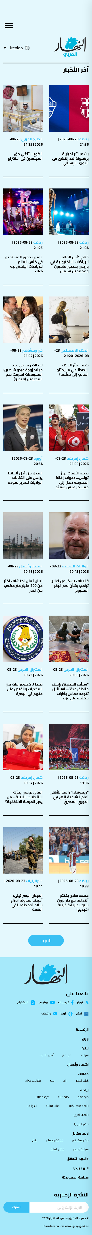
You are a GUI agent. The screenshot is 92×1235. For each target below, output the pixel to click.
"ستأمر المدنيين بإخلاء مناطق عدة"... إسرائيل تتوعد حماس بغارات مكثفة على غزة (70, 691)
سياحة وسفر (81, 1149)
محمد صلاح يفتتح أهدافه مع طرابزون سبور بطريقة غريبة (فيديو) (73, 902)
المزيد (46, 940)
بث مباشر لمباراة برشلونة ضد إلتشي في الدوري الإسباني (70, 158)
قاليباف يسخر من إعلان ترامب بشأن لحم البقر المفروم (69, 585)
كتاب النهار (82, 1081)
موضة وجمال (54, 1140)
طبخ (34, 1140)
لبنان (85, 1048)
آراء (65, 1081)
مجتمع (66, 1055)
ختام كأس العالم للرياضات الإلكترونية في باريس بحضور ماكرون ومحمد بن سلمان (69, 264)
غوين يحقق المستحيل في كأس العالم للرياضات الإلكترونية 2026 (24, 264)
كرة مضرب (42, 1097)
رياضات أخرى (81, 1115)
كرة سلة (63, 1097)
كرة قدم (83, 1097)
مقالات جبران (33, 1081)
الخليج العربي (32, 139)
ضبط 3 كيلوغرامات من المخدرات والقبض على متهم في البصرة (24, 689)
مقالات (83, 1074)
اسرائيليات (34, 880)
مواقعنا (16, 48)
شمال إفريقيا (77, 458)
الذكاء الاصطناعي (74, 350)
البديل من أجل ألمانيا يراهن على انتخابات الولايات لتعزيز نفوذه (25, 478)
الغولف (32, 1106)
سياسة (84, 1055)
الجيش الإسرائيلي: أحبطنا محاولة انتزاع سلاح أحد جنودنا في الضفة (26, 902)
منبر (52, 1081)
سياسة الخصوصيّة (75, 1177)
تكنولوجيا (81, 1124)
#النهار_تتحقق (78, 1158)
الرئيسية (82, 1029)
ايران (85, 1039)
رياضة (84, 139)
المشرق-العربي (76, 669)
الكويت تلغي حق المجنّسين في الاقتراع (25, 156)
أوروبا (38, 458)
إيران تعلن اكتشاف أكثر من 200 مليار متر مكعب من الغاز (23, 585)
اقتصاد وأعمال (31, 566)
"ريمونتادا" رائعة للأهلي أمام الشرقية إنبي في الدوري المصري (69, 797)
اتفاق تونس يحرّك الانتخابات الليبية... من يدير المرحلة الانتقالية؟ (24, 797)
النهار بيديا (81, 1168)
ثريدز (63, 1014)
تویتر (80, 1002)
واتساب (46, 1014)
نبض (79, 1014)
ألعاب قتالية (53, 1106)
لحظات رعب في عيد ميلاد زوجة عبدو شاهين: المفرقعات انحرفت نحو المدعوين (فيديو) (23, 372)
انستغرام (22, 1002)
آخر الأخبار (76, 69)
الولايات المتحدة (75, 566)
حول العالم (57, 1149)
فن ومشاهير (32, 350)
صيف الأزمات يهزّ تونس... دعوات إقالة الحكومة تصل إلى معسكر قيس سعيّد (72, 480)
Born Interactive (54, 1226)
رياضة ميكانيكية (79, 1106)
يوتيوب (43, 1002)
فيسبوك (63, 1002)
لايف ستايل (80, 1133)
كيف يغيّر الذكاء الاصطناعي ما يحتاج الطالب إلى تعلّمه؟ (73, 370)
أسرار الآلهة (47, 1055)
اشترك (16, 1207)
